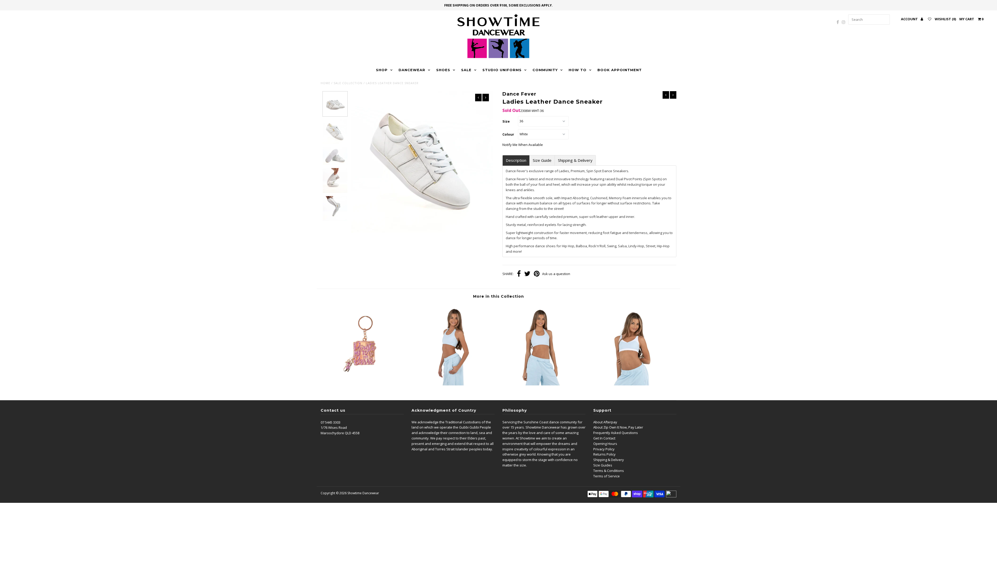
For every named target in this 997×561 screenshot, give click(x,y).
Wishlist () (945, 19)
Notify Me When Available (522, 144)
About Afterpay (605, 422)
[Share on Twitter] (527, 274)
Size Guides (602, 465)
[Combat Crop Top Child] (632, 384)
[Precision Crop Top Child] (543, 384)
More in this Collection (498, 296)
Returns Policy (604, 454)
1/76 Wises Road (334, 427)
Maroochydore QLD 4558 (340, 433)
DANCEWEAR (412, 70)
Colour (508, 134)
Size (506, 121)
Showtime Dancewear (363, 493)
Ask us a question (556, 273)
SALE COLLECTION (348, 83)
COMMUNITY (545, 70)
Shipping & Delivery (575, 160)
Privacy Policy (604, 449)
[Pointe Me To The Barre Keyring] (365, 384)
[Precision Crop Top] (454, 384)
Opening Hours (605, 443)
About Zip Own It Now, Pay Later (618, 427)
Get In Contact (604, 438)
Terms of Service (606, 476)
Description (516, 160)
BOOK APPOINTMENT (619, 70)
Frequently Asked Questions (615, 432)
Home (325, 83)
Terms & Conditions (608, 470)
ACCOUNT (910, 19)
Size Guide (542, 160)
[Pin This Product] (537, 274)
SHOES (443, 70)
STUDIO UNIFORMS (502, 70)
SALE (466, 70)
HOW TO (578, 70)
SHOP (382, 70)
